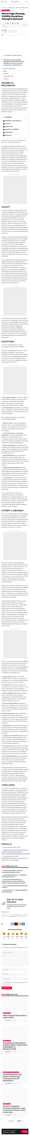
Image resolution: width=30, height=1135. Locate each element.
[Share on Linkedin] (13, 23)
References (8, 135)
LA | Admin (4, 30)
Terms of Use (16, 914)
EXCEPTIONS (9, 126)
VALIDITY (8, 123)
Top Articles (15, 1072)
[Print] (18, 23)
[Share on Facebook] (5, 23)
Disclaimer (13, 1132)
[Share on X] (8, 23)
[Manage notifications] (26, 1132)
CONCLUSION (9, 132)
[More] (5, 26)
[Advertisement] (15, 190)
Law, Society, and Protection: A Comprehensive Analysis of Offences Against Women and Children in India (13, 881)
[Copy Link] (15, 23)
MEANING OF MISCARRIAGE (13, 120)
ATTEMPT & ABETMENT (12, 129)
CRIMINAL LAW (5, 10)
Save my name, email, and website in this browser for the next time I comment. (16, 983)
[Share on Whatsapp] (10, 23)
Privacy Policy (6, 1132)
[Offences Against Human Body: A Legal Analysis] (15, 1006)
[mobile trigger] (3, 2)
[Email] (19, 924)
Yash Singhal (8, 1083)
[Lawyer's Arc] (15, 2)
